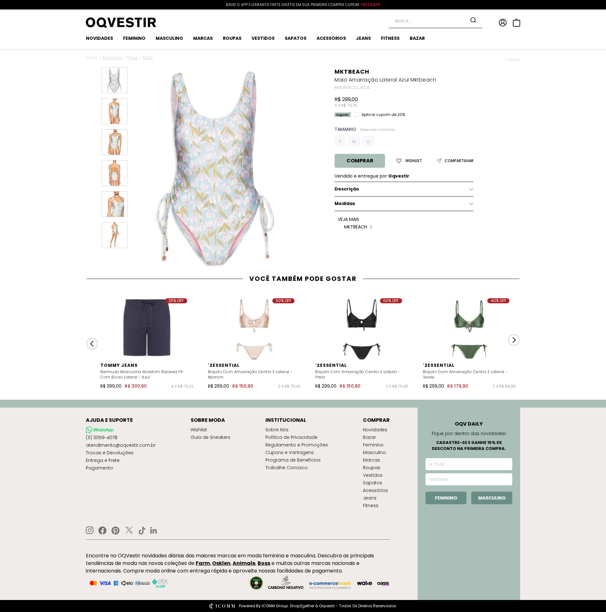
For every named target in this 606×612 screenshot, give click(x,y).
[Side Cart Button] (516, 23)
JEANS (363, 38)
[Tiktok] (142, 530)
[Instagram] (89, 530)
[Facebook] (102, 530)
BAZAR (417, 38)
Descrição (347, 189)
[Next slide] (514, 340)
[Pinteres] (115, 530)
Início (92, 57)
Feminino (113, 57)
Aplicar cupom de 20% (383, 114)
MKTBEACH (352, 72)
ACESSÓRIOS (331, 38)
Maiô (148, 57)
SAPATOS (295, 38)
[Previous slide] (92, 343)
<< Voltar (512, 59)
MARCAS (203, 38)
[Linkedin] (153, 530)
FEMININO (134, 38)
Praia (132, 57)
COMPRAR (360, 160)
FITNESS (390, 38)
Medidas (345, 203)
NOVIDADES (99, 38)
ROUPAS (232, 38)
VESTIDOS (263, 38)
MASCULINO (169, 38)
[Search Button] (473, 20)
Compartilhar (459, 160)
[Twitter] (129, 530)
